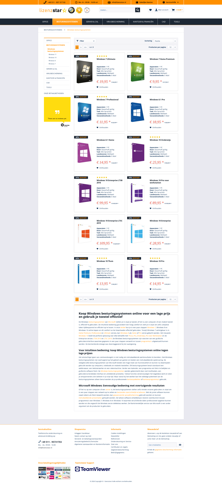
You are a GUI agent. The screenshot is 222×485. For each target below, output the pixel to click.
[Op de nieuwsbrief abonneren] (180, 445)
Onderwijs (141, 336)
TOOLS (49, 87)
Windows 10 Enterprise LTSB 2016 (109, 181)
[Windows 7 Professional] (84, 112)
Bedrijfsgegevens (117, 452)
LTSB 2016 (97, 338)
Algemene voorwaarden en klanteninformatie (92, 444)
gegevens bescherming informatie (168, 450)
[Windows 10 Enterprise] (137, 233)
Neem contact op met (83, 436)
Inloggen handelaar (82, 433)
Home (134, 333)
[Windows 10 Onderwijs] (137, 152)
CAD (48, 83)
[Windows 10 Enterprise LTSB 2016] (84, 193)
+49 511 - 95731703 (51, 441)
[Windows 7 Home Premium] (137, 72)
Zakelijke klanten (146, 2)
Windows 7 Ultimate (106, 59)
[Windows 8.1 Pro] (137, 112)
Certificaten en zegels (119, 447)
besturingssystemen (97, 322)
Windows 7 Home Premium (162, 59)
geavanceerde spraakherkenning (126, 395)
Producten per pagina (157, 47)
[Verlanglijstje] (150, 10)
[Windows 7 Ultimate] (84, 72)
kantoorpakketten (134, 379)
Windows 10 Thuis (105, 261)
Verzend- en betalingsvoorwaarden (88, 439)
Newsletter (115, 436)
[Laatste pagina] (85, 47)
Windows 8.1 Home (105, 140)
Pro (140, 333)
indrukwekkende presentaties (90, 398)
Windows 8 (52, 61)
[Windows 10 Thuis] (84, 274)
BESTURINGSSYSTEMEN (55, 45)
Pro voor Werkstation (154, 336)
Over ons (114, 444)
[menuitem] (119, 10)
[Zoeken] (137, 10)
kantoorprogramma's (151, 379)
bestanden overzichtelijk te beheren (131, 392)
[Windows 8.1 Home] (84, 152)
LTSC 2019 (108, 338)
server (108, 389)
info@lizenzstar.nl (119, 2)
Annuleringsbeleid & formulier (86, 441)
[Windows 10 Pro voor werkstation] (137, 193)
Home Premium (85, 333)
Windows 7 (52, 64)
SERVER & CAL (51, 69)
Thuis (131, 336)
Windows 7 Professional (108, 99)
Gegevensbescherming (120, 450)
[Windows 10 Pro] (137, 274)
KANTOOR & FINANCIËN (55, 78)
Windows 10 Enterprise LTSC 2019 (109, 222)
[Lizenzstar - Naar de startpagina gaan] (53, 10)
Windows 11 (52, 54)
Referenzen (115, 439)
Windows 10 (52, 58)
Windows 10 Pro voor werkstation (159, 181)
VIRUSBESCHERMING (54, 73)
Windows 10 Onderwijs (160, 140)
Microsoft (112, 322)
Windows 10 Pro (157, 261)
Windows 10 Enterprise (160, 221)
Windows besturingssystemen (56, 50)
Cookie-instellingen (118, 433)
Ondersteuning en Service (121, 441)
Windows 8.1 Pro (157, 99)
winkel (122, 327)
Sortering (148, 41)
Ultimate (107, 333)
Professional (96, 333)
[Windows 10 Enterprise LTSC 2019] (84, 233)
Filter (81, 41)
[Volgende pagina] (81, 47)
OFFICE (49, 40)
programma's (146, 341)
